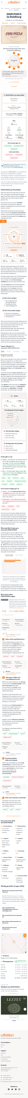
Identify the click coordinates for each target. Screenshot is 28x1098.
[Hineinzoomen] (2, 935)
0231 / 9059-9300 (7, 1079)
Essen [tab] (2, 351)
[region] (14, 943)
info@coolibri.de (6, 1075)
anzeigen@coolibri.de (8, 1077)
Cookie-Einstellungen (5, 1061)
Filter (5, 611)
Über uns (3, 1044)
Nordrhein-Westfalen (15, 8)
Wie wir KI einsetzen (18, 167)
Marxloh (10, 10)
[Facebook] (9, 1089)
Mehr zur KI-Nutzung (18, 607)
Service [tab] (9, 351)
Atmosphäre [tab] (16, 351)
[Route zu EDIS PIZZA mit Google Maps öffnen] (24, 935)
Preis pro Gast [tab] (9, 555)
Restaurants (7, 8)
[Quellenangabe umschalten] (26, 952)
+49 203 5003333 (14, 82)
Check (13, 23)
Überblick (5, 23)
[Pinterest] (16, 1089)
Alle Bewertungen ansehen (13, 816)
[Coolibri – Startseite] (14, 2)
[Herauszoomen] (2, 938)
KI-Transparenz (4, 1059)
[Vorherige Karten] (3, 1009)
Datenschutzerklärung (6, 1057)
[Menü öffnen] (1, 2)
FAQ (2, 1046)
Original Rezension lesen (11, 636)
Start (2, 8)
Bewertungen (21, 23)
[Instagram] (19, 1089)
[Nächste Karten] (25, 1009)
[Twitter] (12, 1089)
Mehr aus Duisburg (13, 993)
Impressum (3, 1053)
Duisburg (24, 8)
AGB (2, 1055)
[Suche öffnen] (25, 2)
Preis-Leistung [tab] (19, 555)
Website (15, 86)
